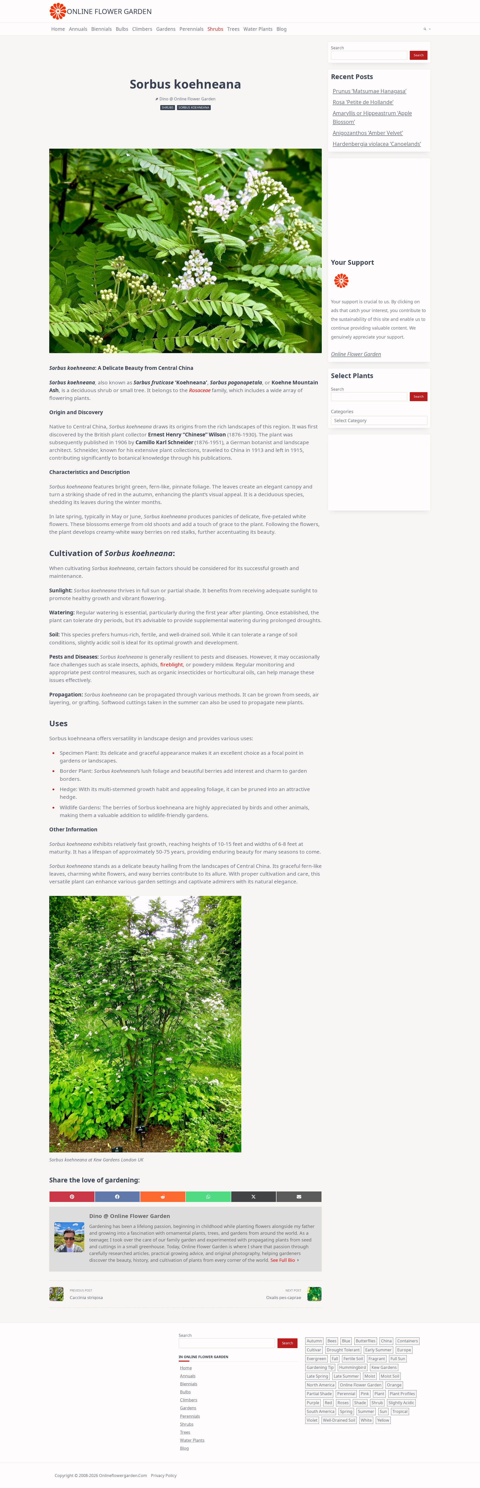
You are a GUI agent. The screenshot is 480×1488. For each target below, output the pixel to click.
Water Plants (258, 29)
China (386, 1341)
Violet (312, 1420)
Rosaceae (199, 390)
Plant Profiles (402, 1393)
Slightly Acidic (401, 1402)
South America (320, 1411)
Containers (407, 1341)
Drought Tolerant (343, 1350)
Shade (360, 1402)
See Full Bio (282, 1260)
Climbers (142, 29)
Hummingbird (352, 1367)
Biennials (101, 29)
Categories (342, 411)
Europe (404, 1350)
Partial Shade (319, 1393)
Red (328, 1402)
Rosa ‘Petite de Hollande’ (363, 102)
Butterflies (366, 1341)
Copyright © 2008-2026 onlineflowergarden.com (101, 1475)
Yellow (383, 1420)
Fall (335, 1358)
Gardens (166, 29)
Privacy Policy (163, 1475)
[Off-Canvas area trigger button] (430, 29)
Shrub (377, 1402)
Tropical (400, 1411)
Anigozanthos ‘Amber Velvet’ (368, 132)
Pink (365, 1393)
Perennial (346, 1393)
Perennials (192, 29)
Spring (346, 1411)
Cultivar (314, 1350)
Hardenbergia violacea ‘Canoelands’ (377, 143)
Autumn (314, 1341)
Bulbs (122, 29)
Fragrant (376, 1358)
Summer (366, 1411)
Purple (313, 1402)
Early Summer (378, 1350)
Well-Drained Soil (339, 1420)
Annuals (78, 29)
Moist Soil (390, 1376)
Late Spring (317, 1376)
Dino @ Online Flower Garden (188, 99)
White (366, 1420)
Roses (343, 1402)
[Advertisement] (379, 202)
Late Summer (346, 1376)
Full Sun (397, 1358)
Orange (394, 1385)
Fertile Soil (353, 1358)
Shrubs (215, 29)
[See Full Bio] (298, 1260)
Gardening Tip (320, 1367)
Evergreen (316, 1358)
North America (320, 1385)
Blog (281, 29)
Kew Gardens (384, 1367)
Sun (383, 1411)
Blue (346, 1341)
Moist (369, 1376)
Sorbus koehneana (193, 107)
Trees (233, 29)
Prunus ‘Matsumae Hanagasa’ (369, 91)
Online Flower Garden (109, 11)
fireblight (171, 664)
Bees (332, 1341)
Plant (379, 1393)
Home (58, 29)
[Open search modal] (425, 29)
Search (337, 48)
